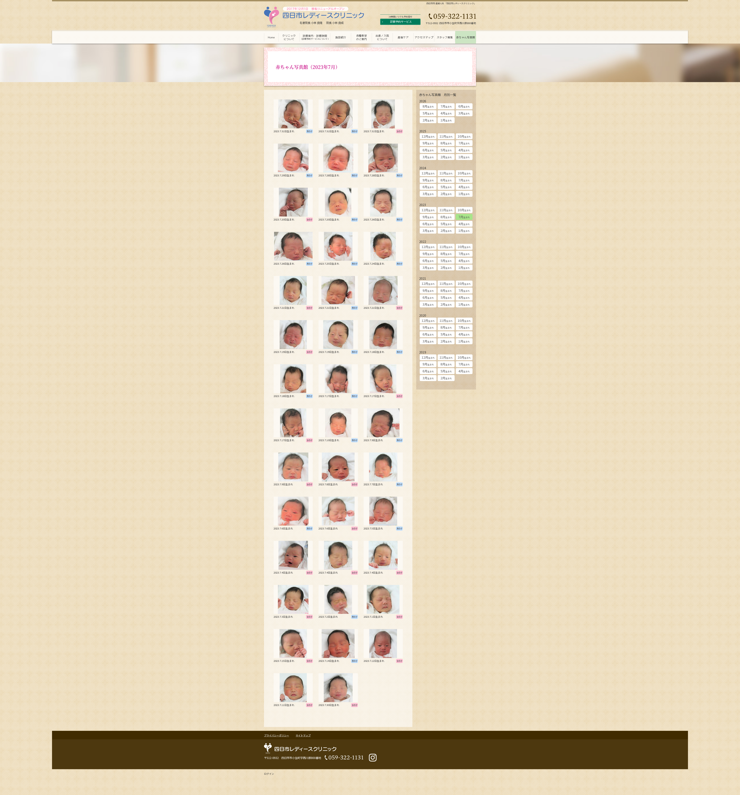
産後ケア (403, 37)
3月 (464, 113)
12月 (428, 136)
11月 (446, 136)
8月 (428, 106)
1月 (446, 120)
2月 (428, 120)
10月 (464, 136)
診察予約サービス (401, 21)
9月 (428, 143)
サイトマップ (303, 735)
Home (271, 37)
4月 (446, 113)
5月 (428, 113)
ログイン (269, 774)
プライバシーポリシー (276, 735)
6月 (464, 106)
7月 (446, 106)
